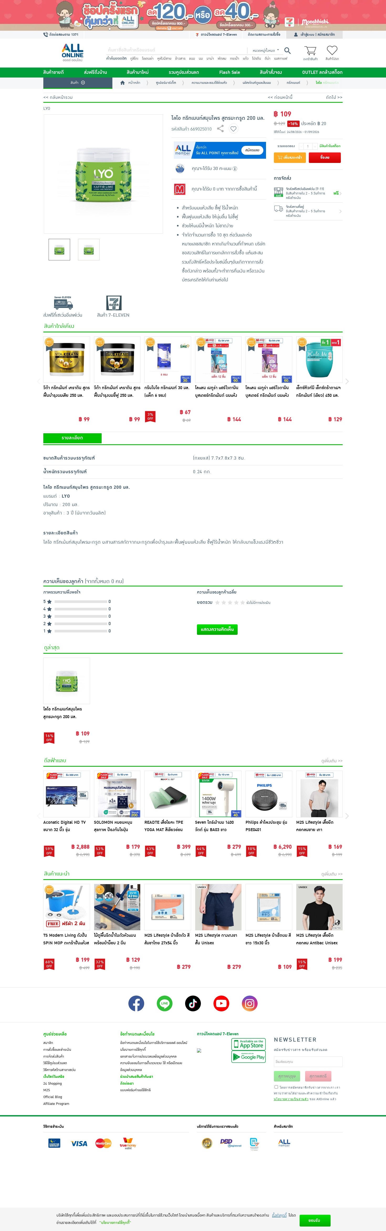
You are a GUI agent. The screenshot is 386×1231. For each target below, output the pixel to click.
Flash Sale (229, 72)
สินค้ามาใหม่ (138, 72)
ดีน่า (267, 58)
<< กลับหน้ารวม (58, 97)
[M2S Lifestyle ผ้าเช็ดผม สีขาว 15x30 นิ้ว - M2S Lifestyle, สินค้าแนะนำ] (269, 907)
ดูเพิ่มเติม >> (332, 761)
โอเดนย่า (148, 58)
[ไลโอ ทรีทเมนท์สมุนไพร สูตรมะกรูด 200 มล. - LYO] (66, 681)
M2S (46, 1090)
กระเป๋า (234, 58)
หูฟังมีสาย (164, 58)
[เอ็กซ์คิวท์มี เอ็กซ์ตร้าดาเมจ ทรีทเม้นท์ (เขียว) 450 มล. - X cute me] (319, 359)
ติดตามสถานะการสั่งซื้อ (264, 34)
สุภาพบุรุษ (287, 1076)
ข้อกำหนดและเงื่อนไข (137, 1034)
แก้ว (245, 58)
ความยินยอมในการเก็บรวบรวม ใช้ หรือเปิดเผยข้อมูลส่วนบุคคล (151, 1066)
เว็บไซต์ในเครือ (53, 1076)
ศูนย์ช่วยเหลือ (55, 1034)
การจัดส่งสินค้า (53, 1056)
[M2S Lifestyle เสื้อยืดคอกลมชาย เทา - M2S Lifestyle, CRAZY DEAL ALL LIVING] (319, 794)
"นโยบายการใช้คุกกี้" (115, 1222)
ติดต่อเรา (127, 1083)
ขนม (192, 58)
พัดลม (222, 58)
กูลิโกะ (134, 58)
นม (201, 58)
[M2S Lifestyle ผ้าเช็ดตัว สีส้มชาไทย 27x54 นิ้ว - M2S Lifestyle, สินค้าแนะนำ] (167, 907)
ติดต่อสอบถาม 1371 (63, 34)
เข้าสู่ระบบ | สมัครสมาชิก (318, 34)
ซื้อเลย (325, 157)
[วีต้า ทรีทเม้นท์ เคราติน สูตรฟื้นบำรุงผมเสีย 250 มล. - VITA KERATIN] (66, 359)
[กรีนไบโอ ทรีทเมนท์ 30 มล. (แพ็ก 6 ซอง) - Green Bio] (167, 359)
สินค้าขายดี (53, 72)
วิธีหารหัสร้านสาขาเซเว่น (59, 1070)
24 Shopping (52, 1083)
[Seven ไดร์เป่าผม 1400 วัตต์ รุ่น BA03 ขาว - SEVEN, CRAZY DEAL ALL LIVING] (218, 794)
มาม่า (210, 58)
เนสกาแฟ (280, 58)
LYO (46, 108)
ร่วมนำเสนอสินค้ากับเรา (136, 1076)
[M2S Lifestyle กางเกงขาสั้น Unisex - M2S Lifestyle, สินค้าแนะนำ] (218, 907)
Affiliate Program (56, 1103)
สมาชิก (48, 1042)
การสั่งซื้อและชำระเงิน (57, 1049)
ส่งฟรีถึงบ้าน (95, 72)
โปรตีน (256, 58)
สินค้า (75, 82)
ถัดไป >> (334, 97)
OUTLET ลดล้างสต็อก (322, 72)
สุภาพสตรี (318, 1076)
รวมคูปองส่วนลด (184, 72)
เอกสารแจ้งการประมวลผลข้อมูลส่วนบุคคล (148, 1056)
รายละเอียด (72, 438)
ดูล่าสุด (52, 648)
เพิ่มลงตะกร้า (292, 157)
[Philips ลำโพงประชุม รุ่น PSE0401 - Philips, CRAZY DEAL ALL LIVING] (269, 794)
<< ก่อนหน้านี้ (280, 97)
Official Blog (52, 1097)
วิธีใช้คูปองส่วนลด (55, 1063)
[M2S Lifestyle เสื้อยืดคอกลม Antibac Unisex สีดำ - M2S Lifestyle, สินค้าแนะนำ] (319, 907)
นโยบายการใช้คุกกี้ (133, 1049)
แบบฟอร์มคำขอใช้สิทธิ (135, 1090)
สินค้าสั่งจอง (271, 72)
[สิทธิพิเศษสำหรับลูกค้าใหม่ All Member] (193, 15)
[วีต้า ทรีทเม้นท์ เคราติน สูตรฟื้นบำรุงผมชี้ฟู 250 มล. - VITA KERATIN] (117, 359)
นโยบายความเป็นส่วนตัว (291, 1099)
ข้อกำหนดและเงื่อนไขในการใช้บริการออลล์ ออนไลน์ (153, 1042)
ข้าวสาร (180, 58)
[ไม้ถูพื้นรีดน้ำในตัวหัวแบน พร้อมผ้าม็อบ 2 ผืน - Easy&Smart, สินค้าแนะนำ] (117, 907)
